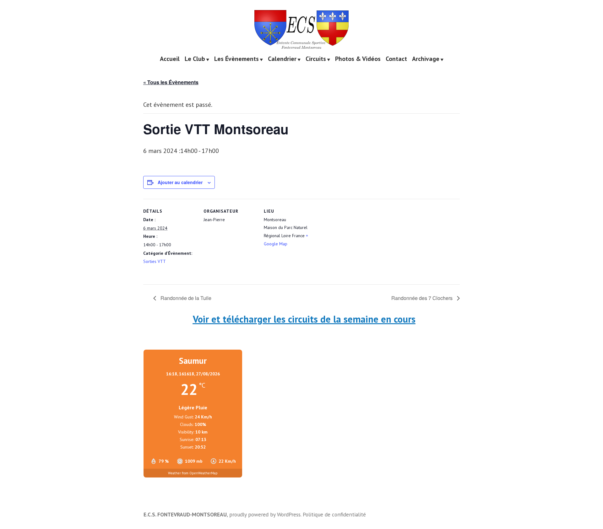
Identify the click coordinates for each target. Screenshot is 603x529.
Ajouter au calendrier (180, 182)
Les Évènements (236, 59)
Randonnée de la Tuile (185, 298)
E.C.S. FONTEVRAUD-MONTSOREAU (185, 514)
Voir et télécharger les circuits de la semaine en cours (304, 319)
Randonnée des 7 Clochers (422, 298)
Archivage (425, 59)
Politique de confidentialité (334, 514)
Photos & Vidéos (358, 59)
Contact (396, 59)
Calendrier (282, 59)
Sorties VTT (154, 261)
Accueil (170, 59)
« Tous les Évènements (170, 82)
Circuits (316, 59)
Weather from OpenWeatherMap (193, 473)
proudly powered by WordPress (265, 514)
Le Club (195, 59)
